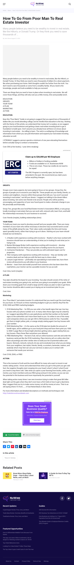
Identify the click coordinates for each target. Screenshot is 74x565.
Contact (16, 561)
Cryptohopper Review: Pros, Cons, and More (16, 510)
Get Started (13, 172)
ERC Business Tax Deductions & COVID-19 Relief (53, 513)
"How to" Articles (10, 458)
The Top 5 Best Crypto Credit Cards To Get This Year (18, 549)
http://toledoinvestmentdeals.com (16, 393)
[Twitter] (68, 498)
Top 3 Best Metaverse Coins (11, 543)
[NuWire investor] (37, 4)
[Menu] (4, 4)
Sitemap (46, 561)
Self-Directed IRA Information (47, 510)
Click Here (37, 420)
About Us (8, 561)
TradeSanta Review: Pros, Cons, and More (15, 516)
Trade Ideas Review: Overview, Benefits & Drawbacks (18, 513)
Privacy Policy (26, 561)
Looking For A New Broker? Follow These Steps (17, 546)
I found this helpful (13, 435)
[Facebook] (62, 498)
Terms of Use (37, 561)
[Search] (69, 4)
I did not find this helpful (32, 435)
